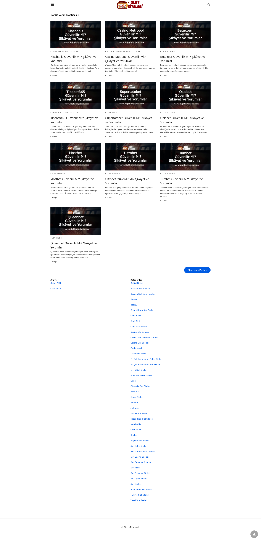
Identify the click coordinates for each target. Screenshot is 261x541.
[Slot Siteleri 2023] (130, 4)
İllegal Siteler (136, 397)
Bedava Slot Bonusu (140, 288)
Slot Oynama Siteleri (140, 473)
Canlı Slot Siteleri (138, 326)
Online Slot (135, 429)
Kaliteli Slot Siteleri (139, 413)
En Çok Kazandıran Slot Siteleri (145, 364)
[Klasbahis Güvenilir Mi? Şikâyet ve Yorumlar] (75, 34)
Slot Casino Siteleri (139, 457)
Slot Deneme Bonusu (140, 462)
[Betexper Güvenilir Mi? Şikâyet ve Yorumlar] (185, 34)
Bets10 (133, 305)
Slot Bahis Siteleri (138, 446)
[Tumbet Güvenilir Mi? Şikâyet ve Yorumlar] (185, 156)
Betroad (134, 299)
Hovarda (134, 391)
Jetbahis (134, 408)
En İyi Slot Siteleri (138, 370)
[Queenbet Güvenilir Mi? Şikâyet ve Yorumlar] (75, 221)
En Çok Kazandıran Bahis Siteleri (123, 51)
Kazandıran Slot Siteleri (141, 419)
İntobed (134, 402)
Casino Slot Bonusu (139, 332)
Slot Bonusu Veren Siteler (142, 451)
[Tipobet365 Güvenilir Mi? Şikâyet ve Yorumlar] (75, 95)
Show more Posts (196, 270)
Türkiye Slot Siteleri (139, 495)
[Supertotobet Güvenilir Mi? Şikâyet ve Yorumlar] (130, 95)
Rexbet (133, 435)
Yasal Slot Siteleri (138, 500)
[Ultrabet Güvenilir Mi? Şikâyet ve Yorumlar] (130, 156)
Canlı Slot (135, 321)
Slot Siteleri (135, 484)
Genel (133, 381)
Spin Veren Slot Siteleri (141, 489)
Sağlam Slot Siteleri (139, 440)
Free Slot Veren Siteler (141, 375)
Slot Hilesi (56, 238)
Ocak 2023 (55, 288)
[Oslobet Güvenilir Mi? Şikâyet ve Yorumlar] (185, 95)
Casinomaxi (136, 348)
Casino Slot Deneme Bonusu (144, 337)
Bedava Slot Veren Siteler (142, 294)
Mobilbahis (135, 424)
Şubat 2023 (55, 283)
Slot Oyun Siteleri (138, 478)
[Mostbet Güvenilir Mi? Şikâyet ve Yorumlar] (75, 156)
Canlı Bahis (111, 113)
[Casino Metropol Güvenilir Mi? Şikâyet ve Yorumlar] (130, 34)
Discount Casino (138, 353)
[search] (209, 4)
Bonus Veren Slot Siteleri (64, 51)
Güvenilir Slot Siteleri (140, 386)
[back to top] (254, 534)
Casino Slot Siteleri (139, 343)
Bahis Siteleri (168, 51)
